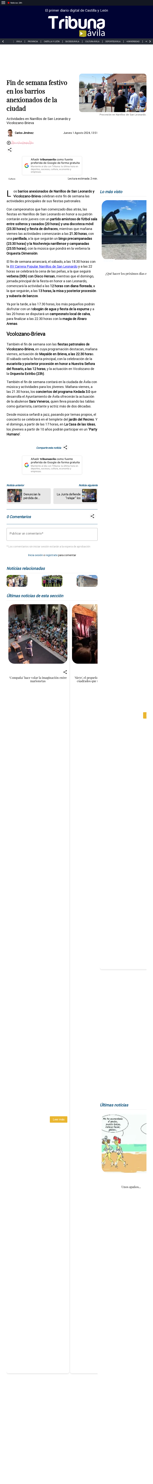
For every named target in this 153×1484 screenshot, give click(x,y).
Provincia (33, 41)
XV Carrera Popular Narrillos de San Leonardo (43, 266)
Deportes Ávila (113, 41)
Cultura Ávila (92, 41)
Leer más (59, 1119)
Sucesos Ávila (72, 41)
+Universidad (133, 41)
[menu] (3, 3)
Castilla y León (52, 41)
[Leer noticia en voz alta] (9, 143)
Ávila (19, 41)
